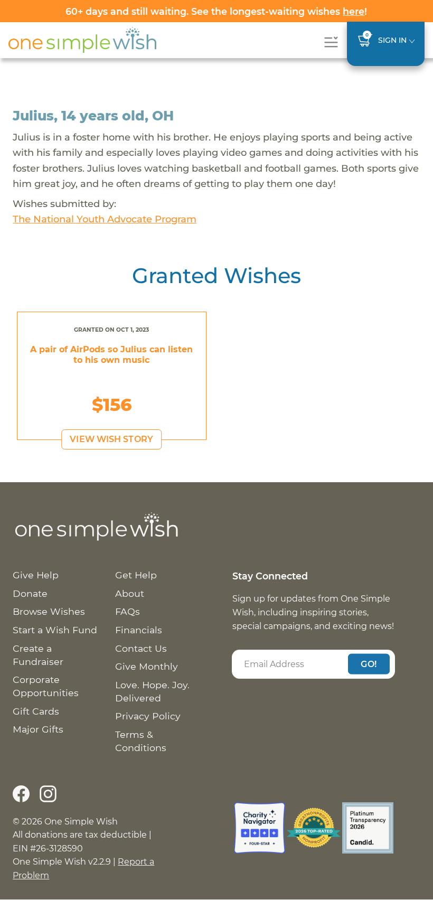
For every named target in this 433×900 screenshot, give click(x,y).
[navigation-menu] (331, 42)
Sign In (392, 40)
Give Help (36, 574)
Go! (368, 664)
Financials (138, 629)
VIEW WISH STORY (111, 439)
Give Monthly (146, 666)
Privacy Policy (148, 715)
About (129, 593)
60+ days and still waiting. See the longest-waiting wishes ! (216, 11)
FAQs (127, 611)
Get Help (136, 574)
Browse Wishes (49, 611)
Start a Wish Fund (55, 629)
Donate (30, 593)
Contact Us (141, 648)
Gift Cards (36, 711)
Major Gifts (38, 729)
